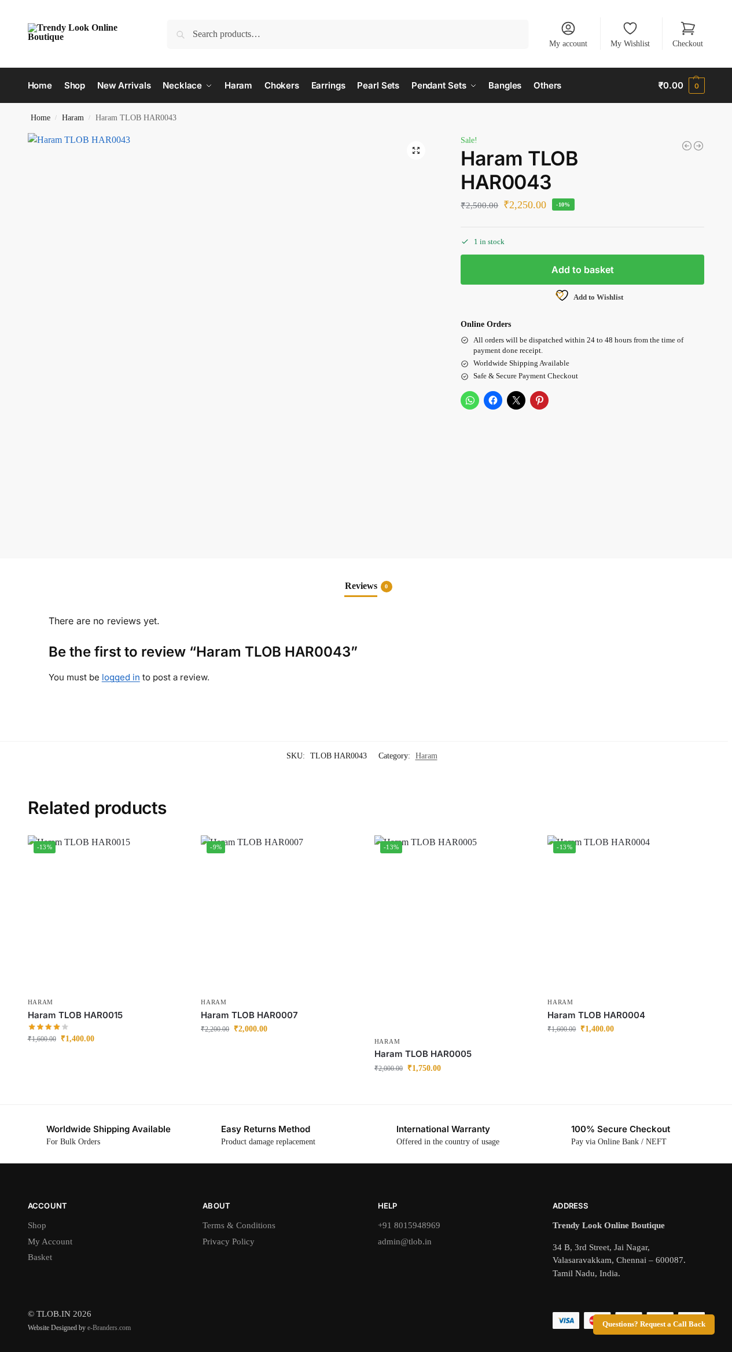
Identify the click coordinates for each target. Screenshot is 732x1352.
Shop (37, 1225)
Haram (73, 117)
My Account (50, 1241)
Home (40, 117)
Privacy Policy (229, 1241)
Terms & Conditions (239, 1225)
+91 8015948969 (409, 1225)
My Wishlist (630, 43)
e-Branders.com (109, 1328)
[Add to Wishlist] (169, 850)
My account (568, 43)
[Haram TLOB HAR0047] (698, 146)
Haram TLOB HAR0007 (249, 1015)
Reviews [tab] (366, 586)
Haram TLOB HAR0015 (75, 1015)
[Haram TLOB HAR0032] (687, 146)
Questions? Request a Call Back (653, 1324)
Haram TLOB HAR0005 (423, 1053)
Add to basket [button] (105, 1063)
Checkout (687, 43)
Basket (40, 1257)
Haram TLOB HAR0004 (596, 1015)
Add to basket (582, 269)
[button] (681, 85)
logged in (121, 677)
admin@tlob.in (405, 1241)
